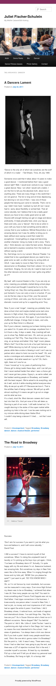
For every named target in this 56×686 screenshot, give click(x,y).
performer (35, 430)
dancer (14, 430)
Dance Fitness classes (13, 64)
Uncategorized (18, 428)
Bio (28, 58)
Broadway (36, 428)
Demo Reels (18, 58)
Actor (7, 58)
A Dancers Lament (17, 82)
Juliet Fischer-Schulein (23, 16)
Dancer (37, 58)
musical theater (24, 430)
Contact (44, 64)
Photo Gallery (32, 64)
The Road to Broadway (20, 442)
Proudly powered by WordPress (28, 680)
